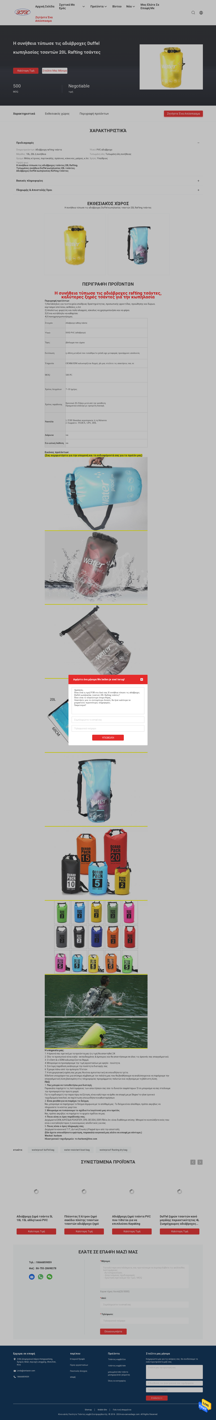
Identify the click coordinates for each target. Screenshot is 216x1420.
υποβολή (108, 737)
